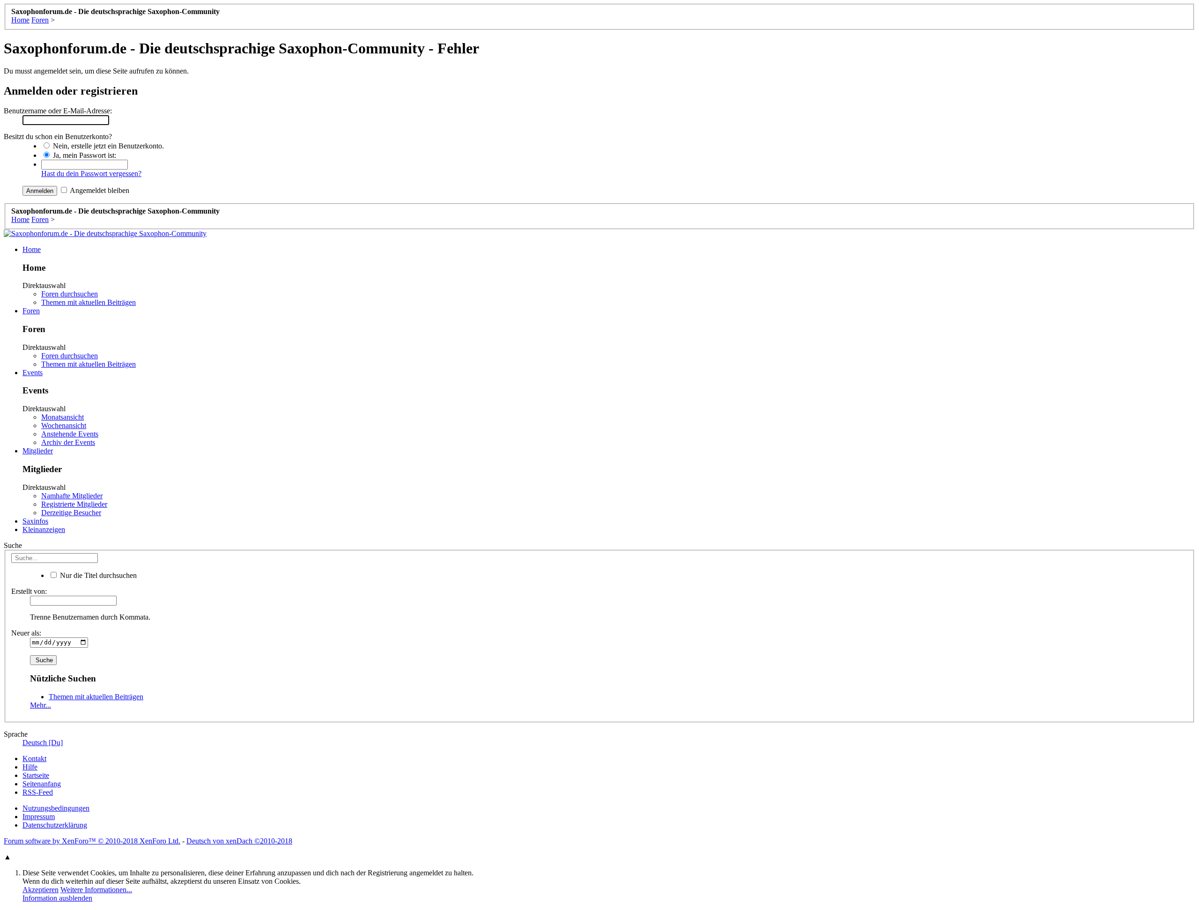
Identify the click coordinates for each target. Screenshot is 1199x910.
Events (32, 373)
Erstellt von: (29, 591)
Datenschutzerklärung (54, 825)
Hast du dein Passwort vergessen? (91, 174)
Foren (31, 311)
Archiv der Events (68, 442)
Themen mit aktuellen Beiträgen (88, 302)
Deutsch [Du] (42, 743)
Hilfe (29, 767)
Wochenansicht (63, 425)
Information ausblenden (57, 898)
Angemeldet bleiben (98, 190)
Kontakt (34, 758)
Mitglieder (37, 451)
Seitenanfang (41, 784)
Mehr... (40, 705)
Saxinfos (35, 521)
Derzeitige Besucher (71, 513)
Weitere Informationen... (96, 890)
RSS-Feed (37, 792)
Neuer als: (26, 633)
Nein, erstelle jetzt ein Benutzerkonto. (107, 146)
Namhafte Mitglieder (72, 496)
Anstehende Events (69, 434)
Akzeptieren (40, 890)
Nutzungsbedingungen (55, 808)
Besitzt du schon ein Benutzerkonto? (58, 137)
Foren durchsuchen (69, 294)
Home (31, 249)
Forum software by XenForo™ (92, 841)
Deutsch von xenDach (239, 841)
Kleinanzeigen (43, 529)
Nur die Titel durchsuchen (97, 575)
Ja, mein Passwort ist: (83, 155)
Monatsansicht (62, 417)
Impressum (38, 817)
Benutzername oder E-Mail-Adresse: (58, 111)
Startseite (35, 775)
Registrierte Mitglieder (74, 504)
